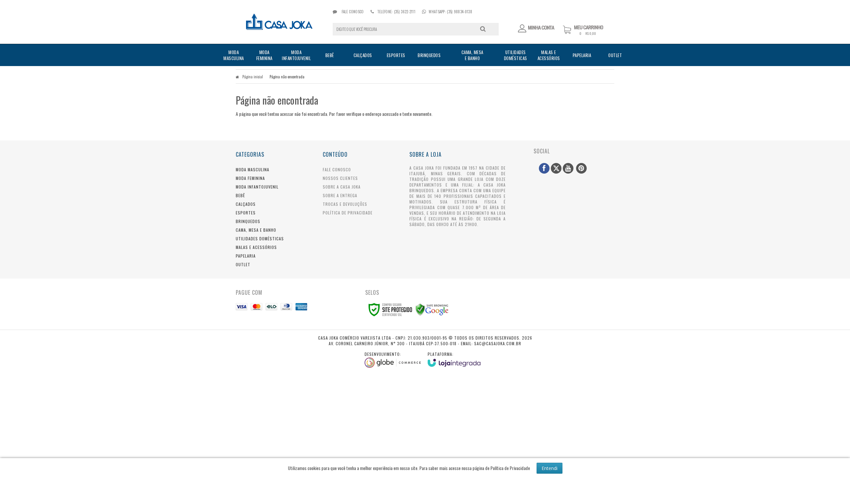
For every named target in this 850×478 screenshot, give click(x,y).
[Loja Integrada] (454, 359)
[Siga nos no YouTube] (568, 168)
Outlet (243, 264)
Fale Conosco (352, 11)
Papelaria (246, 256)
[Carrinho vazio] (588, 33)
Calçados (246, 204)
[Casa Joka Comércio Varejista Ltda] (279, 21)
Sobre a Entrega (340, 195)
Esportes (246, 212)
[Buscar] (482, 29)
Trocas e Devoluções (345, 204)
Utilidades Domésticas (260, 238)
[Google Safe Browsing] (432, 309)
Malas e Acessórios (256, 247)
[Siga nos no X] (556, 168)
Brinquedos (248, 221)
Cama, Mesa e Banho (256, 230)
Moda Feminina (250, 178)
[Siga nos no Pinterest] (581, 168)
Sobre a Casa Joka (342, 187)
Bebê (240, 195)
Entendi (549, 468)
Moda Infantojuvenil (257, 187)
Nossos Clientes (340, 178)
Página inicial (252, 76)
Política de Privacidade (348, 212)
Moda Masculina (252, 169)
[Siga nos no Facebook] (544, 168)
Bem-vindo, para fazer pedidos (536, 28)
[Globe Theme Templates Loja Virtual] (393, 359)
